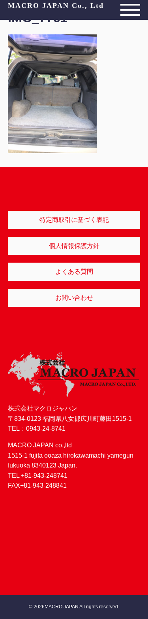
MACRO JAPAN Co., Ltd (56, 5)
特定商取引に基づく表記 (74, 219)
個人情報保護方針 (74, 245)
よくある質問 (74, 271)
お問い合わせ (74, 297)
